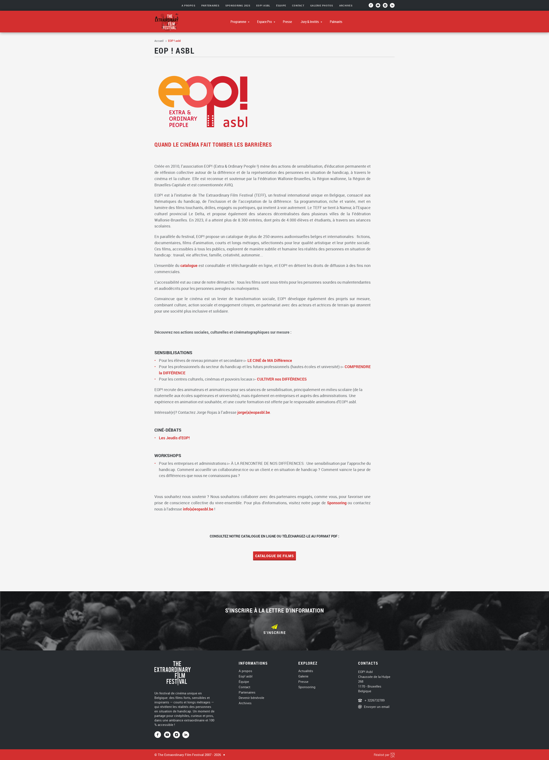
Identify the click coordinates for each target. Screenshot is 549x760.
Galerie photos (321, 5)
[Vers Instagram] (385, 6)
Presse (287, 21)
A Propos (188, 5)
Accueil (159, 41)
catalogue (189, 265)
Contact (298, 5)
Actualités (305, 671)
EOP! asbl (263, 5)
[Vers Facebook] (159, 735)
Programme (239, 21)
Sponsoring (337, 502)
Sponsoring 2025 (237, 5)
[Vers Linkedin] (185, 735)
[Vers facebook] (372, 6)
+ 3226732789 (374, 700)
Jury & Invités (310, 21)
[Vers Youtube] (379, 6)
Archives (346, 5)
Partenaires (210, 5)
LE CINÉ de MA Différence (269, 360)
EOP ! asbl (174, 41)
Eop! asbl (245, 676)
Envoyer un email (376, 706)
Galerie (303, 676)
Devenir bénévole (251, 697)
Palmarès (336, 21)
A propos (245, 671)
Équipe (281, 5)
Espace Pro (265, 21)
